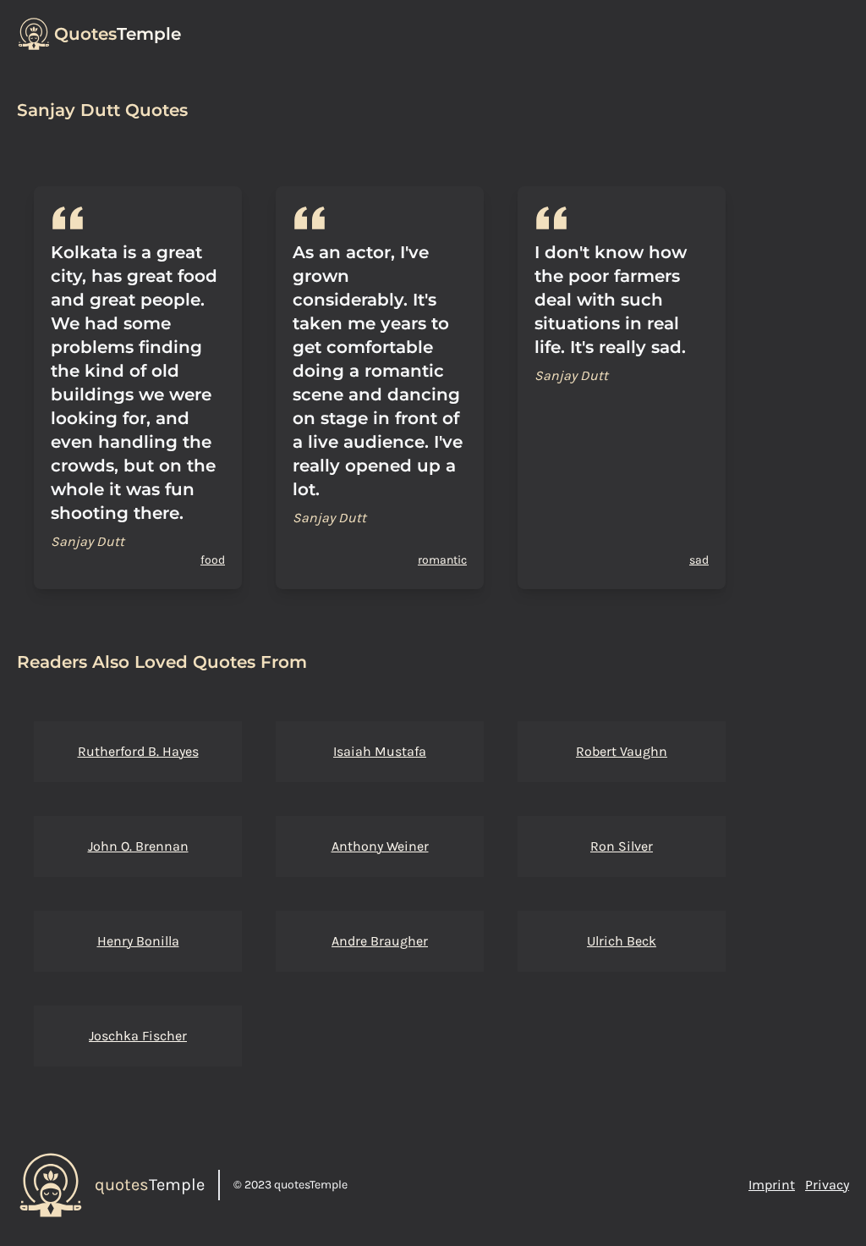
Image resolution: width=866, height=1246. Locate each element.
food (212, 560)
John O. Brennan (138, 846)
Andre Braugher (380, 941)
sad (699, 560)
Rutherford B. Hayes (138, 751)
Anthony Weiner (380, 846)
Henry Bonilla (138, 941)
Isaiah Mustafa (379, 751)
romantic (442, 560)
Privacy (827, 1185)
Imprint (771, 1185)
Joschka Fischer (138, 1036)
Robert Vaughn (621, 751)
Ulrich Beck (621, 941)
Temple (117, 34)
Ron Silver (621, 846)
